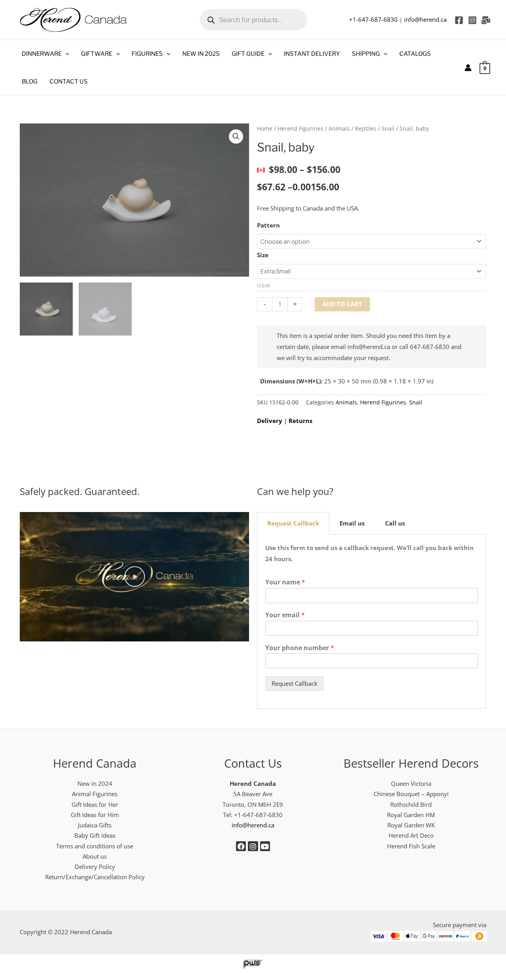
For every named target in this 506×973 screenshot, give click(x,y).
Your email (285, 615)
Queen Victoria (411, 783)
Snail (388, 128)
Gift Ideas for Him (95, 815)
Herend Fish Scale (411, 846)
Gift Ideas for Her (95, 804)
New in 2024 (94, 783)
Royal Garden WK (411, 825)
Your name (285, 582)
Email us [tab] (352, 523)
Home (264, 128)
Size (262, 255)
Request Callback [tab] (293, 523)
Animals (339, 128)
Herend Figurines (300, 128)
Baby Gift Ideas (94, 835)
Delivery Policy (95, 867)
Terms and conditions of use (94, 846)
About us (95, 856)
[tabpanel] (371, 622)
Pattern (268, 225)
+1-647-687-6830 (373, 19)
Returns (300, 421)
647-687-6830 (429, 347)
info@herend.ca (425, 19)
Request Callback (294, 683)
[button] (65, 54)
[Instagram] (472, 20)
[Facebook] (459, 20)
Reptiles (365, 128)
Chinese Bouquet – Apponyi (411, 794)
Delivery (269, 421)
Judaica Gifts (94, 825)
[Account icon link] (468, 67)
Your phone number (299, 648)
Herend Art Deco (411, 835)
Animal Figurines (94, 794)
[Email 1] (485, 20)
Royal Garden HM (411, 815)
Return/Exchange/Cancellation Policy (95, 877)
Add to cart (342, 304)
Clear (263, 285)
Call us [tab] (395, 523)
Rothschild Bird (411, 804)
